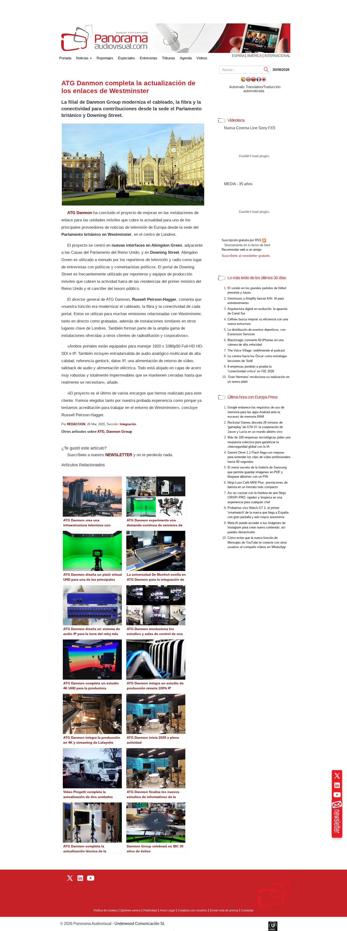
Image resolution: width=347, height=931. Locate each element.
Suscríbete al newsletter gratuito (246, 255)
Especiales (126, 58)
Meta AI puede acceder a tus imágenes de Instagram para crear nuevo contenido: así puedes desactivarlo (256, 527)
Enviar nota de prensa (224, 910)
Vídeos (201, 58)
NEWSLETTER (118, 455)
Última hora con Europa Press (253, 397)
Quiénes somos (130, 910)
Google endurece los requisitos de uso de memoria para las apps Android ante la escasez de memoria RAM (256, 412)
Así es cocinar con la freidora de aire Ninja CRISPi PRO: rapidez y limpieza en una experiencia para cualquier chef (257, 497)
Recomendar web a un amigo (241, 249)
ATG (101, 431)
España (238, 56)
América (254, 56)
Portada (65, 57)
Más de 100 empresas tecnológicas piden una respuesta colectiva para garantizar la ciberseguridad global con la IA (259, 442)
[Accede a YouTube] (337, 794)
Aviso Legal (167, 910)
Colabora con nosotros (192, 910)
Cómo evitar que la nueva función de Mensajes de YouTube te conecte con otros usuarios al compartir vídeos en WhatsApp (257, 542)
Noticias (82, 58)
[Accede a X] (337, 776)
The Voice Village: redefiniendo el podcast (256, 350)
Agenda (186, 58)
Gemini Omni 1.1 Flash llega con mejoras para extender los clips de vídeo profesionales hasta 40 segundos (259, 457)
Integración (128, 424)
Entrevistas (148, 58)
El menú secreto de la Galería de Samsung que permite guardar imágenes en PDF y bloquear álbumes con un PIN (257, 472)
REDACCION (76, 424)
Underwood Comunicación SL (139, 924)
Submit (266, 69)
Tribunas (168, 58)
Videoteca (236, 120)
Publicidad (150, 910)
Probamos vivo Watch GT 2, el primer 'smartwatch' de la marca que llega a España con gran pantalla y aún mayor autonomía (258, 512)
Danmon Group (119, 431)
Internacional (277, 56)
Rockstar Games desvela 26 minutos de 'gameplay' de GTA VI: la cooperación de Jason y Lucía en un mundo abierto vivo (255, 427)
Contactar (247, 910)
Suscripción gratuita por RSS (242, 240)
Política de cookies (105, 910)
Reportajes (105, 58)
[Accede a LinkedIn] (337, 785)
